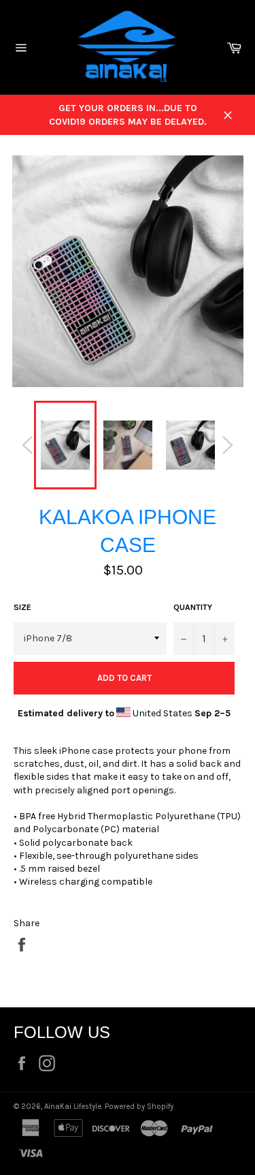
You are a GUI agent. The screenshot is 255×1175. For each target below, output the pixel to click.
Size (22, 607)
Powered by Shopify (139, 1106)
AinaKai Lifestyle (72, 1106)
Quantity (192, 607)
